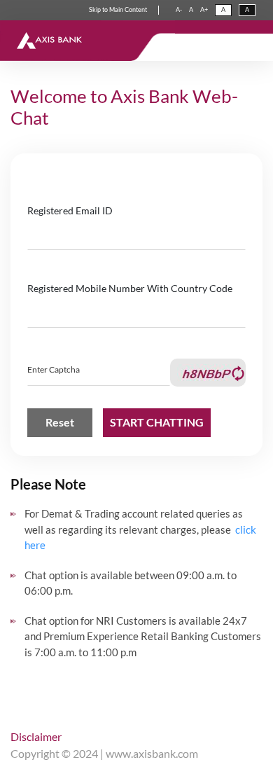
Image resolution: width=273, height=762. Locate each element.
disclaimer (36, 736)
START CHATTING (157, 422)
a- (179, 9)
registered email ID (70, 210)
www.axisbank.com (152, 753)
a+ (204, 9)
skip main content (118, 9)
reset (60, 422)
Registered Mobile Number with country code (129, 288)
